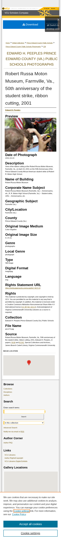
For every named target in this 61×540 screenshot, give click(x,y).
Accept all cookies (30, 524)
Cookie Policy (19, 514)
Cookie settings (21, 511)
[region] (30, 516)
